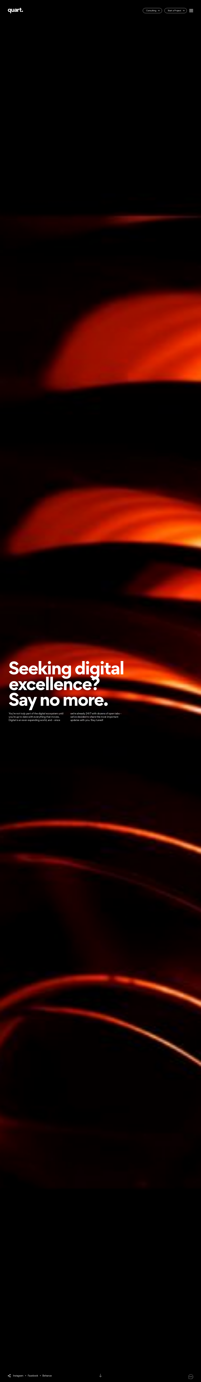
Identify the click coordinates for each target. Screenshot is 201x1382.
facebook (33, 1376)
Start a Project (175, 10)
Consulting (151, 10)
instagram (18, 1376)
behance (47, 1376)
